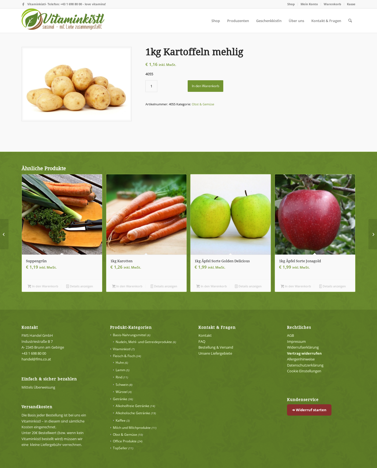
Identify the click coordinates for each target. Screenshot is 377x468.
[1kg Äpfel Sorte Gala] (372, 234)
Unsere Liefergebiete (215, 353)
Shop (291, 4)
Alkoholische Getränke (133, 413)
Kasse (351, 4)
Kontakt (205, 335)
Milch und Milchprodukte (132, 427)
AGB (290, 335)
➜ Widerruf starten (309, 409)
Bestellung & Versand (215, 347)
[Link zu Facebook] (23, 4)
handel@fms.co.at (36, 359)
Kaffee (121, 420)
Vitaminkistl (122, 349)
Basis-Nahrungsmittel (129, 335)
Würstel (122, 391)
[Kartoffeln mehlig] (77, 84)
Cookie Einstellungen (304, 370)
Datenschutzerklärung (305, 365)
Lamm (120, 370)
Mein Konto (309, 4)
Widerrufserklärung (303, 347)
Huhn (120, 362)
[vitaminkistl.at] (63, 21)
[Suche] (350, 21)
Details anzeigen (81, 286)
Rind (119, 377)
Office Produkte (125, 441)
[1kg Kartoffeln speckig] (4, 234)
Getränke (120, 399)
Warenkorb (332, 4)
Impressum (296, 341)
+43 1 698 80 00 (34, 353)
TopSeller (120, 448)
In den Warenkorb (205, 86)
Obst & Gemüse (203, 104)
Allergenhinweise (301, 359)
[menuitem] (291, 4)
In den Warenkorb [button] (44, 286)
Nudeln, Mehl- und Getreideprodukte (144, 341)
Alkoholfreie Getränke (132, 405)
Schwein (122, 384)
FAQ (201, 341)
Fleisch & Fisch (124, 356)
